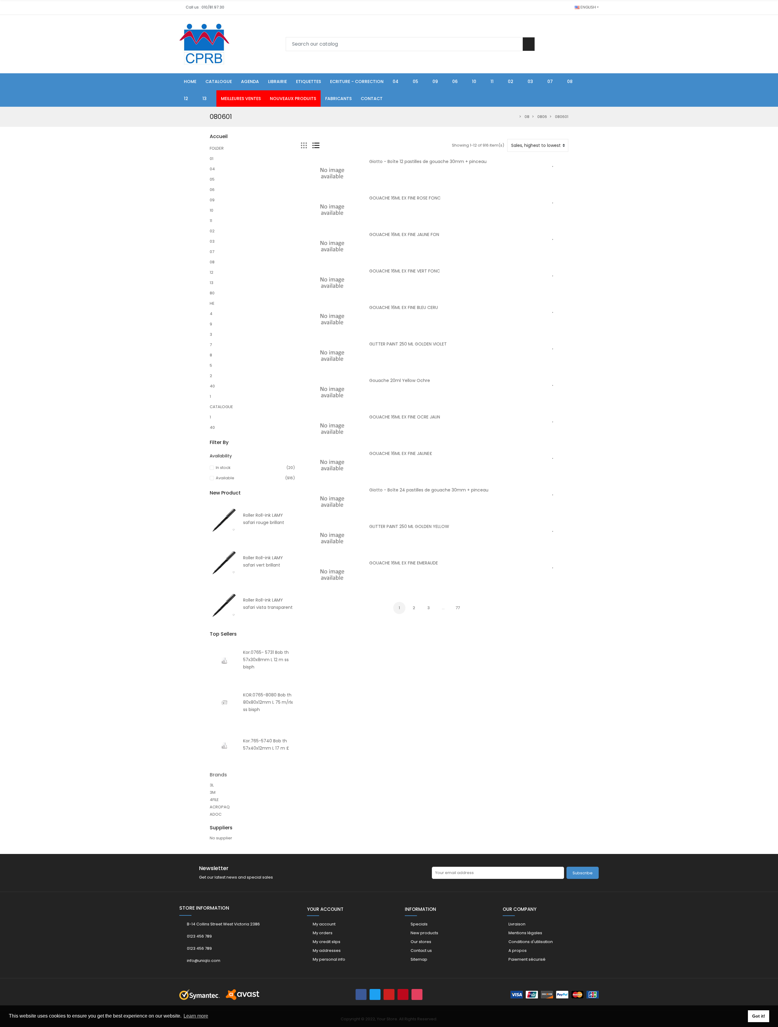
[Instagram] (416, 994)
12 (211, 272)
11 (211, 221)
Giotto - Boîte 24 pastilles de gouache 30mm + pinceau (428, 490)
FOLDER (217, 148)
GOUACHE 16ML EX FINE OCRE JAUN (404, 417)
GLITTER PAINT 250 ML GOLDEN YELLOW (409, 526)
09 (212, 200)
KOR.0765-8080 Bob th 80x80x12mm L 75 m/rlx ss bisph (268, 702)
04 (212, 169)
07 (212, 252)
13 (211, 283)
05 (212, 179)
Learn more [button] (196, 1015)
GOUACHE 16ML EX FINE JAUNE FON (404, 234)
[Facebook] (361, 994)
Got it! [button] (758, 1016)
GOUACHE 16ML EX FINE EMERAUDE (403, 563)
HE (212, 303)
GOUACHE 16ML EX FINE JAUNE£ (400, 453)
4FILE (214, 800)
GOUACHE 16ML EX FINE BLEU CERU (403, 307)
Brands (218, 774)
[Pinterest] (403, 994)
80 (212, 293)
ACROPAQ (220, 807)
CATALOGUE (221, 407)
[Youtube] (389, 994)
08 (212, 262)
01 (211, 158)
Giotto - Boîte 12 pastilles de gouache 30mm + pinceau (428, 161)
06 (212, 190)
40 (212, 386)
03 (212, 241)
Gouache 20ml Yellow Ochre (399, 380)
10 (211, 210)
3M (212, 792)
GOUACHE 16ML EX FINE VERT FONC (404, 271)
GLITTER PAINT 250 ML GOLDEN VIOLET (408, 344)
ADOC (216, 814)
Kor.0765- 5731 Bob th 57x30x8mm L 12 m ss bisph (266, 659)
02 (212, 231)
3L (212, 785)
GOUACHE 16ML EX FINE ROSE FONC (405, 198)
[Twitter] (375, 994)
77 (458, 608)
